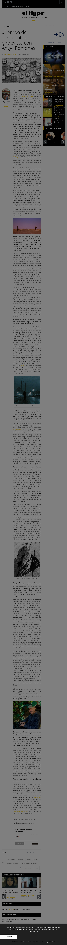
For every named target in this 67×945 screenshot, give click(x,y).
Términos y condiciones (35, 942)
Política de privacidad (18, 942)
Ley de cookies (50, 942)
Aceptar (8, 936)
